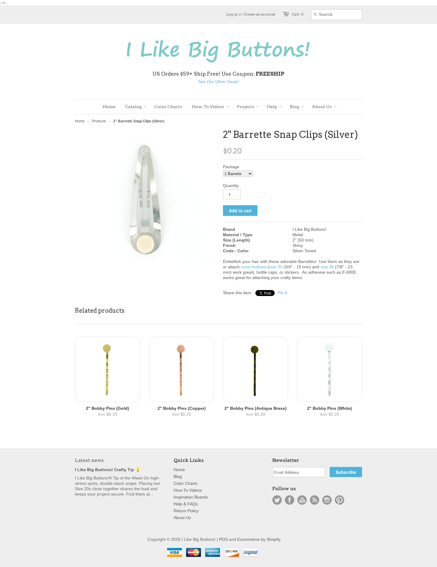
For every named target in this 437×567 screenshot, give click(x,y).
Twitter (277, 500)
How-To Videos (188, 490)
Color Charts (185, 483)
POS (223, 539)
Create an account (259, 14)
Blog (178, 476)
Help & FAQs (186, 503)
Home (179, 469)
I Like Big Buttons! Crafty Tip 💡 (107, 469)
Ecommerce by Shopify (259, 539)
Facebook (289, 500)
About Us (182, 517)
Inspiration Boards (191, 497)
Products (99, 121)
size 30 (275, 266)
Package (231, 166)
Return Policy (186, 510)
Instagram (327, 500)
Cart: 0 (298, 14)
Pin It (282, 292)
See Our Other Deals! (218, 81)
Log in (232, 14)
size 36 (327, 266)
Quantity (231, 185)
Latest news (89, 460)
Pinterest (339, 500)
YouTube (302, 500)
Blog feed (314, 500)
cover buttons (253, 266)
